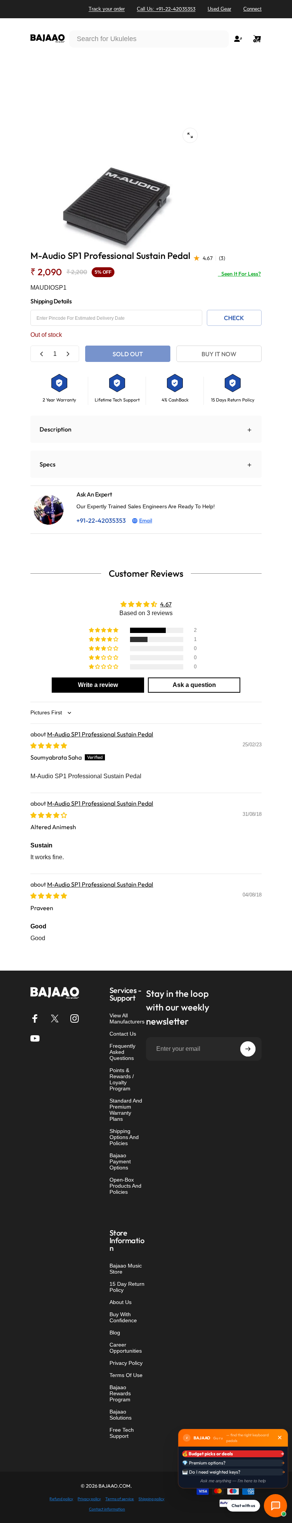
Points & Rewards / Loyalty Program (122, 1079)
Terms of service (119, 1498)
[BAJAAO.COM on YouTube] (35, 1038)
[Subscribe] (248, 1049)
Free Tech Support (122, 1433)
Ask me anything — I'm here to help (233, 1481)
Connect (252, 9)
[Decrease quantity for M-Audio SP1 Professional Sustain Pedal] (42, 353)
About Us (121, 1302)
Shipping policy (151, 1498)
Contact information (107, 1509)
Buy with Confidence (123, 1317)
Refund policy (61, 1498)
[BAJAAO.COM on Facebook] (35, 1018)
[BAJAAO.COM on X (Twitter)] (54, 1018)
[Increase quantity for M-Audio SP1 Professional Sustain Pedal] (67, 353)
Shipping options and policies (124, 1137)
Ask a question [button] (194, 685)
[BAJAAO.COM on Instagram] (74, 1018)
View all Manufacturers (127, 1018)
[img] (48, 745)
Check (234, 318)
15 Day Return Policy (127, 1287)
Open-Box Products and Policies (125, 1186)
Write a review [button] (98, 685)
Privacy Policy (126, 1363)
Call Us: (166, 9)
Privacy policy (89, 1498)
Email (145, 520)
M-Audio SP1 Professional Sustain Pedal (100, 734)
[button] (104, 630)
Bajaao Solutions (121, 1415)
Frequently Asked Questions (122, 1052)
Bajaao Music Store (126, 1269)
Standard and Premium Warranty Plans (126, 1110)
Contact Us (123, 1034)
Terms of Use (126, 1375)
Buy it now (219, 354)
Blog (115, 1332)
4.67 (165, 604)
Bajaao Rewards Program (120, 1393)
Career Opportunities (126, 1348)
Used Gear (219, 9)
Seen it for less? (239, 273)
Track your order (107, 9)
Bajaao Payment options (120, 1161)
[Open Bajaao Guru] (275, 1505)
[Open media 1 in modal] (190, 135)
